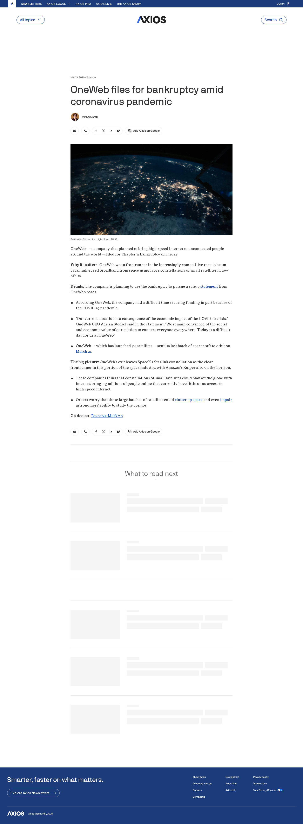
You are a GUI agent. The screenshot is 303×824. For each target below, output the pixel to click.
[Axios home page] (12, 3)
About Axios (199, 777)
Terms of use (260, 783)
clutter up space (189, 400)
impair (226, 400)
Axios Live (104, 3)
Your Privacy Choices (264, 790)
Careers (197, 790)
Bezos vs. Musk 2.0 (107, 416)
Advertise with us (202, 783)
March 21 (83, 351)
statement (209, 286)
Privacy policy (261, 777)
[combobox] (58, 3)
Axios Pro (83, 3)
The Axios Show (129, 3)
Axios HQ (230, 790)
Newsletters (31, 3)
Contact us (199, 797)
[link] (74, 131)
